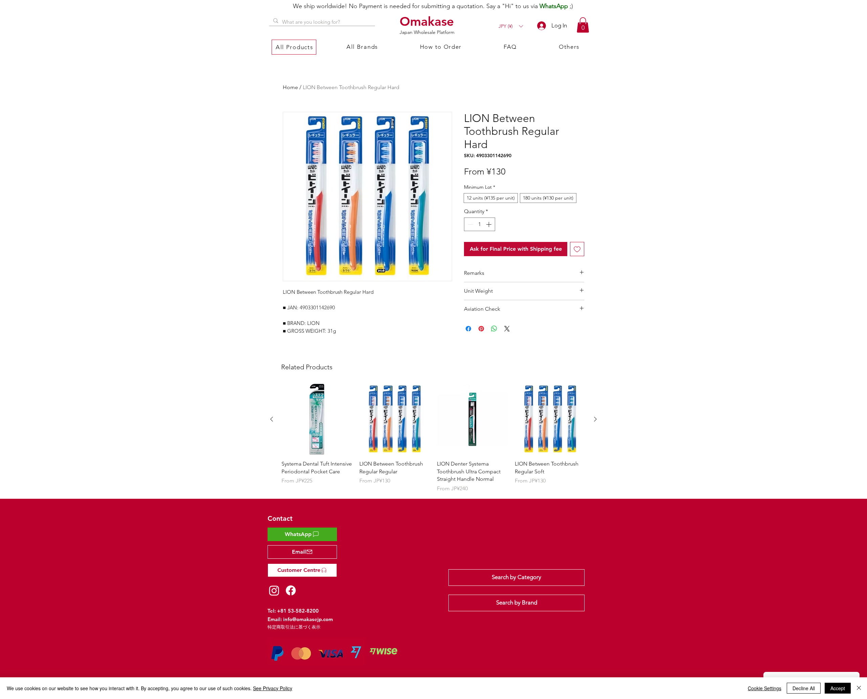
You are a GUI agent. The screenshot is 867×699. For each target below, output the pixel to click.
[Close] (859, 688)
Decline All (803, 688)
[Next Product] (595, 419)
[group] (433, 438)
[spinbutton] (479, 224)
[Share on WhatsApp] (494, 329)
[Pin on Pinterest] (481, 329)
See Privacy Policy (272, 688)
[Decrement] (469, 224)
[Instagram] (274, 590)
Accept (837, 688)
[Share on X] (507, 329)
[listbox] (510, 26)
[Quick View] (317, 419)
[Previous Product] (272, 419)
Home (290, 87)
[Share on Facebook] (468, 329)
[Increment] (489, 224)
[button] (510, 26)
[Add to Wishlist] (577, 249)
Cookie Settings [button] (764, 688)
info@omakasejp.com (308, 619)
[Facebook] (290, 590)
